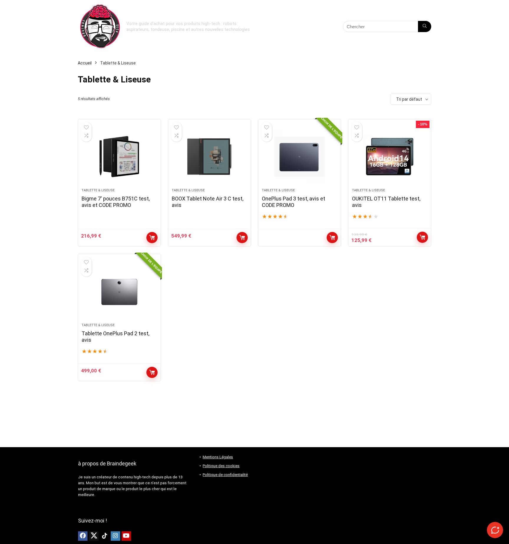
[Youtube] (126, 536)
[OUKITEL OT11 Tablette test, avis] (389, 156)
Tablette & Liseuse (98, 190)
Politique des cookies (221, 466)
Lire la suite (332, 237)
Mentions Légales (218, 457)
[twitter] (93, 536)
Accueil (85, 63)
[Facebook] (82, 536)
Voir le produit (242, 237)
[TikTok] (104, 536)
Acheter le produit (152, 237)
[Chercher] (424, 26)
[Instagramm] (115, 536)
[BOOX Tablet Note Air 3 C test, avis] (209, 156)
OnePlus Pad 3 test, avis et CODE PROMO (293, 201)
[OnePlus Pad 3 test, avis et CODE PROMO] (299, 156)
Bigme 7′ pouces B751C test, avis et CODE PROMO (116, 201)
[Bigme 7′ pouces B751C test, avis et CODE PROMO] (119, 156)
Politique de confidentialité (225, 474)
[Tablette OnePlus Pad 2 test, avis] (119, 291)
